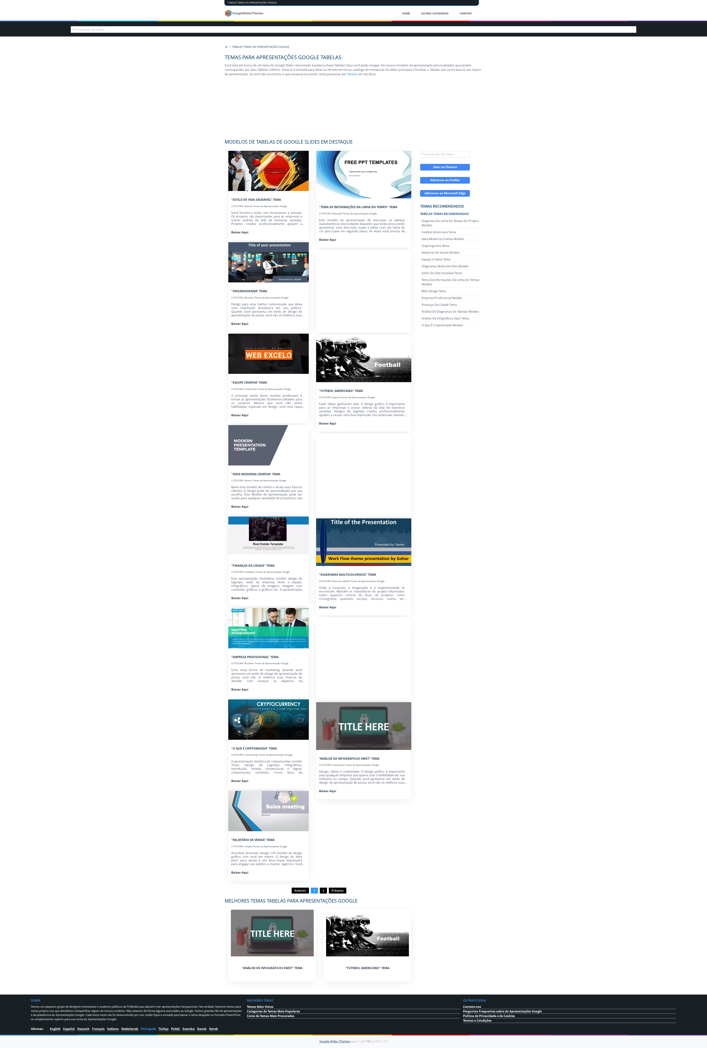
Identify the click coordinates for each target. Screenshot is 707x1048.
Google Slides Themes (334, 1041)
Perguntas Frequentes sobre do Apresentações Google (502, 1011)
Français (98, 1029)
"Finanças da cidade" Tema (253, 566)
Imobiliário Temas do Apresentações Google (267, 571)
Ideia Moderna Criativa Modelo (443, 239)
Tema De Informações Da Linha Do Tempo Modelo (451, 282)
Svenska (188, 1029)
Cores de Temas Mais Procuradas (270, 1016)
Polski (175, 1029)
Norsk (213, 1029)
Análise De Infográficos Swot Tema (445, 318)
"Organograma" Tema (249, 291)
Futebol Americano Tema (439, 232)
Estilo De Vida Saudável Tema (442, 273)
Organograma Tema (435, 246)
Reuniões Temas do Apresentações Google (267, 297)
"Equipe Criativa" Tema (249, 382)
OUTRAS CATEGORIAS (435, 13)
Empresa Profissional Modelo (442, 298)
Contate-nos (472, 1007)
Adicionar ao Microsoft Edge (445, 193)
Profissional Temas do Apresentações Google (268, 389)
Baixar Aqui (239, 232)
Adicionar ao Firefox (445, 180)
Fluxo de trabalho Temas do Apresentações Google (358, 581)
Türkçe (163, 1029)
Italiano (113, 1029)
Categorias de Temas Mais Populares (273, 1011)
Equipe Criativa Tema (436, 259)
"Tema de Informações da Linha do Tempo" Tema (358, 207)
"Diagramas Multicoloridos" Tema (347, 575)
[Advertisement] (353, 109)
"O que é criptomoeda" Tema (254, 748)
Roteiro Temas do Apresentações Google (265, 480)
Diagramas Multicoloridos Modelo (445, 266)
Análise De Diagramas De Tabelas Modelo (450, 312)
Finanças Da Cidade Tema (439, 305)
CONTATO (466, 13)
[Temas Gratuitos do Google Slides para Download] (244, 13)
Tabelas (352, 74)
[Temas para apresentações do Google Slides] (226, 47)
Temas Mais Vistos (260, 1007)
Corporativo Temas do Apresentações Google (355, 765)
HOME (406, 13)
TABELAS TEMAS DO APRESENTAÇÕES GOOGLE (252, 2)
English (55, 1029)
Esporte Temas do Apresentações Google (266, 206)
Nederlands (129, 1029)
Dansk (202, 1029)
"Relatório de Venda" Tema (253, 840)
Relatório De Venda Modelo (441, 253)
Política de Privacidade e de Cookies (489, 1016)
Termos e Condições (477, 1021)
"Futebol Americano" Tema (341, 391)
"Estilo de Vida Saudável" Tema (256, 200)
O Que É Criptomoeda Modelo (442, 325)
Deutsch (83, 1029)
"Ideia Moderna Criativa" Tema (255, 474)
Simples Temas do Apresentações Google (266, 846)
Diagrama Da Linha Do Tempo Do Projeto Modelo (450, 223)
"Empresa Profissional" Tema (255, 657)
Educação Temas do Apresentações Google (354, 213)
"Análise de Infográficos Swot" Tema (349, 759)
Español (69, 1029)
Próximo (338, 891)
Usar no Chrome (445, 167)
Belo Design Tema (434, 291)
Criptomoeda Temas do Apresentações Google (269, 754)
